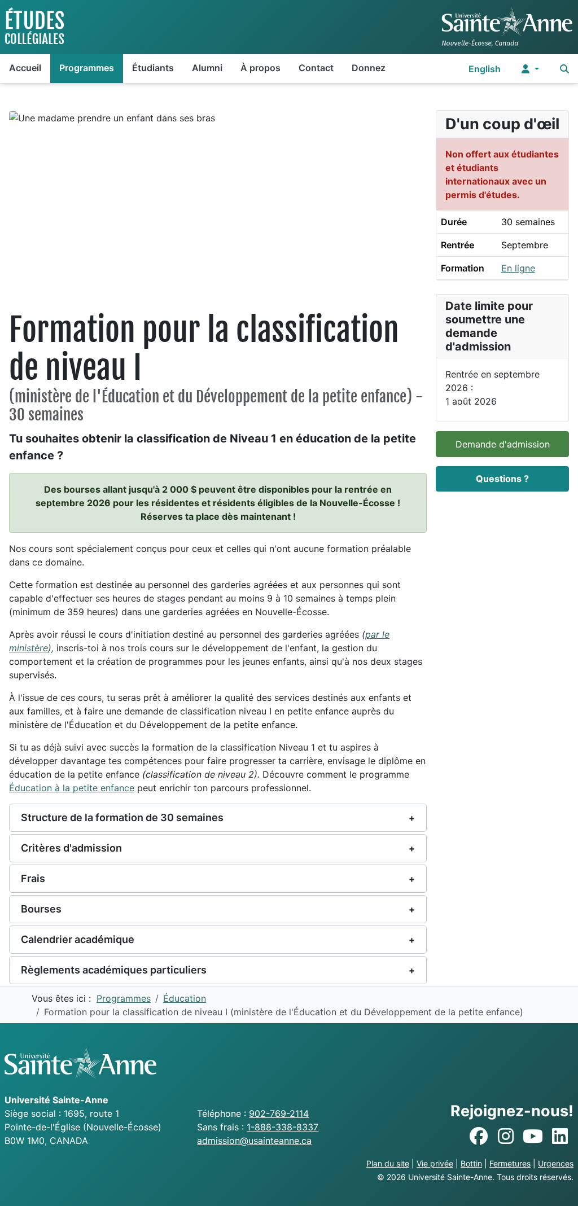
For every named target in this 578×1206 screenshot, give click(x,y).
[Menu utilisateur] (530, 68)
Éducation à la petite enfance (71, 787)
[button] (218, 818)
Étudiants (153, 67)
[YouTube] (532, 1136)
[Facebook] (478, 1136)
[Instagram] (505, 1136)
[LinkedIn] (559, 1136)
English (484, 68)
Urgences (555, 1163)
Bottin (471, 1163)
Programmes (86, 67)
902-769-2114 (279, 1113)
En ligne (518, 268)
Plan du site (387, 1163)
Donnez (369, 67)
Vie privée (435, 1163)
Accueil (25, 67)
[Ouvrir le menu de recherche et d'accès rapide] (564, 68)
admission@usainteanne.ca (254, 1140)
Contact (316, 67)
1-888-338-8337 (282, 1127)
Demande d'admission (503, 444)
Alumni (207, 67)
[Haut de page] (558, 1185)
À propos (260, 67)
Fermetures (510, 1163)
